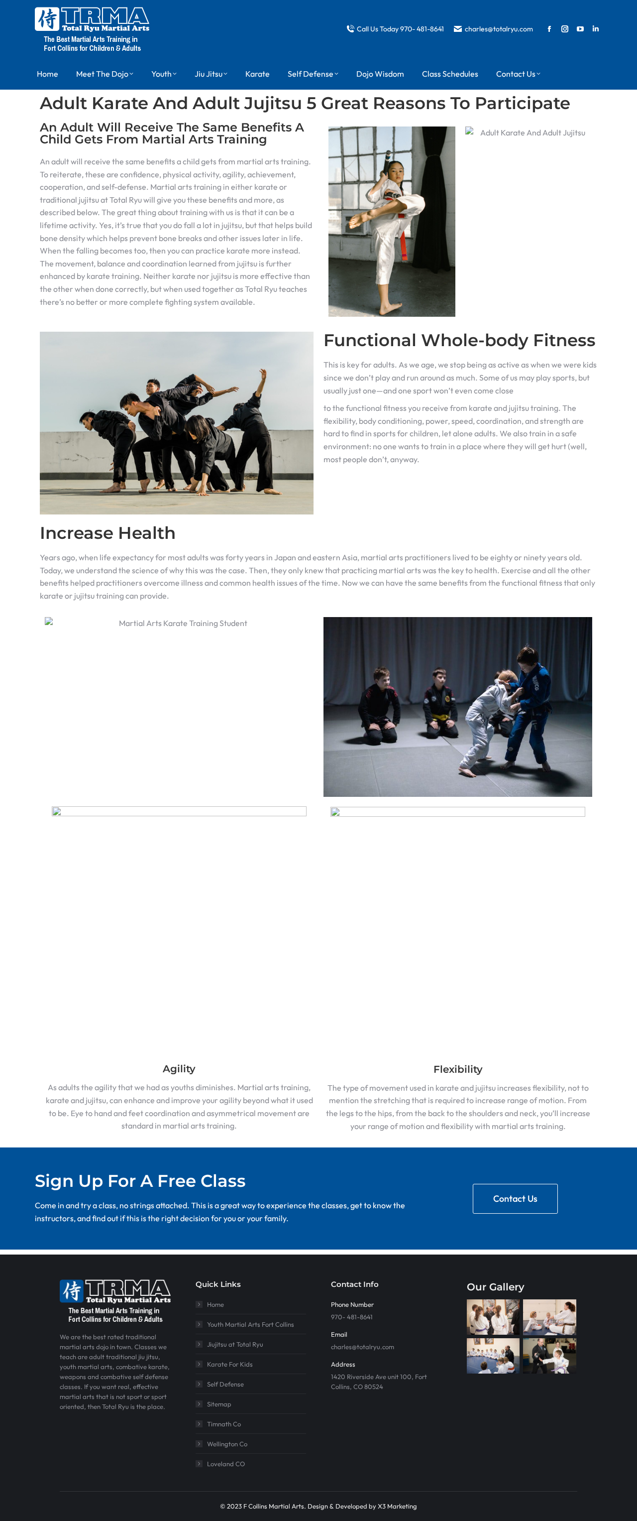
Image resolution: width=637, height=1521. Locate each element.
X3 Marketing (397, 1506)
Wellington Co (227, 1444)
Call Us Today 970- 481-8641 (400, 28)
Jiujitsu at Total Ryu (235, 1344)
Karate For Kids (230, 1364)
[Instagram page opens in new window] (564, 28)
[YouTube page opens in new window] (580, 28)
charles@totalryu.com (499, 28)
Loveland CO (226, 1464)
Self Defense (225, 1384)
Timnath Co (224, 1424)
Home (215, 1304)
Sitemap (219, 1404)
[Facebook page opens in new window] (549, 28)
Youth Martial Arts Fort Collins (250, 1324)
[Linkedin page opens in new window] (595, 28)
